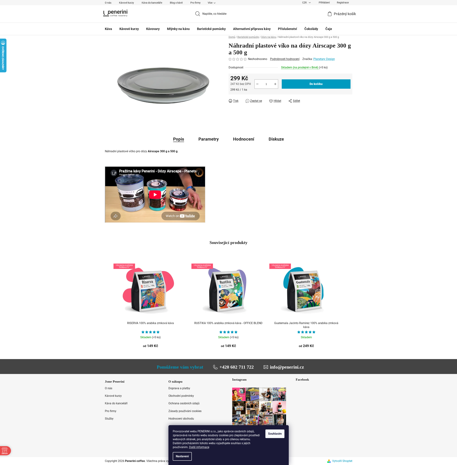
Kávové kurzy (126, 2)
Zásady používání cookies (184, 411)
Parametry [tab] (208, 139)
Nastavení (182, 456)
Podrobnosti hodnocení (285, 59)
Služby (109, 418)
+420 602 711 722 (236, 367)
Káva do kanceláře (152, 2)
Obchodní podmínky (181, 395)
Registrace (343, 2)
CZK (304, 2)
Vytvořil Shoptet (342, 461)
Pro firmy (195, 2)
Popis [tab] (178, 139)
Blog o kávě (176, 2)
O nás (108, 2)
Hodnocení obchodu (181, 418)
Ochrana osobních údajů (183, 403)
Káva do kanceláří (116, 403)
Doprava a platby (179, 388)
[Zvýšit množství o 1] (275, 84)
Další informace (199, 447)
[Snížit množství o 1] (257, 84)
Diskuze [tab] (276, 139)
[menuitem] (108, 29)
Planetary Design (324, 59)
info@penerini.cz (287, 367)
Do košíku (316, 84)
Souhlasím (275, 433)
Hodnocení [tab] (243, 139)
